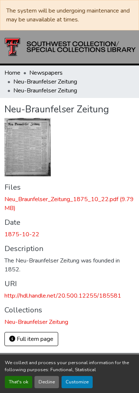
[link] (69, 204)
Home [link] (12, 73)
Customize (77, 382)
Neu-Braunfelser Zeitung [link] (45, 82)
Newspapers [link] (46, 73)
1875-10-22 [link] (21, 234)
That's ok (18, 382)
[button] (70, 47)
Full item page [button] (34, 339)
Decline (47, 382)
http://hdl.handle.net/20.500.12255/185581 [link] (62, 296)
